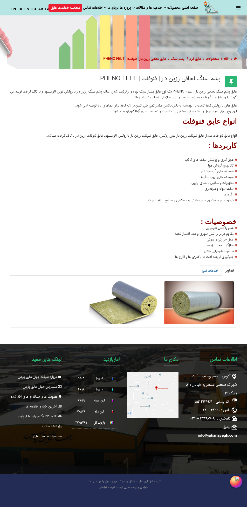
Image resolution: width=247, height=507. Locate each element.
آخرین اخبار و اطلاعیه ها (42, 406)
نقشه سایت (50, 426)
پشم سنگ (178, 59)
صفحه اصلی (190, 8)
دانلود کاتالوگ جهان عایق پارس (37, 416)
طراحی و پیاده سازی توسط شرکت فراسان (123, 487)
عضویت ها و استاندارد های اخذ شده (35, 397)
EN (13, 9)
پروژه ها (125, 8)
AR (40, 9)
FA (47, 9)
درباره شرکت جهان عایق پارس (38, 377)
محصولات (173, 8)
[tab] (229, 271)
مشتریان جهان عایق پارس (40, 387)
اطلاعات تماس (93, 8)
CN (26, 9)
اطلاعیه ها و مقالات (149, 8)
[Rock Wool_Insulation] (199, 302)
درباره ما (113, 8)
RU (33, 9)
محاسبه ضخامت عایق (65, 8)
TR (20, 9)
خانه (226, 59)
